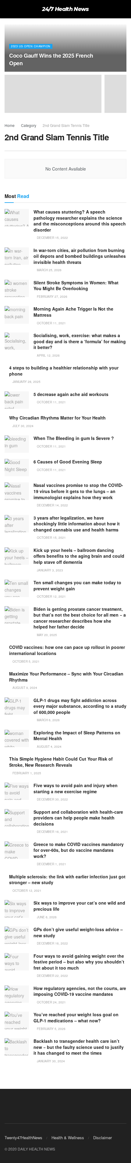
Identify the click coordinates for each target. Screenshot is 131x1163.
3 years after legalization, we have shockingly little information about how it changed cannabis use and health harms (77, 524)
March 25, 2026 (49, 270)
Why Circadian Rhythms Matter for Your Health (57, 418)
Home (10, 125)
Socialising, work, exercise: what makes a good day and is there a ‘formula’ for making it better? (80, 341)
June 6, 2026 (46, 917)
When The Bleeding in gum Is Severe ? (74, 438)
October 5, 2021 (26, 661)
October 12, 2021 (51, 596)
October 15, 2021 (51, 537)
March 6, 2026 (48, 720)
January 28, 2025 (26, 382)
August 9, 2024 (24, 688)
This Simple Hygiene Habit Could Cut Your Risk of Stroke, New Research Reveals (61, 762)
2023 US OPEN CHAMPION (31, 46)
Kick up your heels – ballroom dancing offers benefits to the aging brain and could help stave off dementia (79, 556)
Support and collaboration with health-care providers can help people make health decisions (78, 818)
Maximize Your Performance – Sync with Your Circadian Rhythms (66, 677)
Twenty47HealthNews (23, 1137)
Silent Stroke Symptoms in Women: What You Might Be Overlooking (76, 285)
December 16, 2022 (52, 943)
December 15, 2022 (52, 238)
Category (28, 125)
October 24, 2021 (51, 1002)
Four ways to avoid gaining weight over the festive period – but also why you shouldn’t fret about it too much (79, 962)
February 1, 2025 (26, 773)
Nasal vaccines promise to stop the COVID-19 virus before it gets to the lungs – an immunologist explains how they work (78, 491)
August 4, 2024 (49, 746)
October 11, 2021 (51, 323)
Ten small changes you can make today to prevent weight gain (77, 585)
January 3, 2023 (49, 570)
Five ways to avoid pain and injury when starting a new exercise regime (76, 788)
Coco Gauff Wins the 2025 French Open (51, 59)
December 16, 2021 (52, 832)
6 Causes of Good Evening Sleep (68, 462)
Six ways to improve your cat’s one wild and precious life (79, 906)
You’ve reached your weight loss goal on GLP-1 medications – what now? (76, 1017)
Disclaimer (102, 1137)
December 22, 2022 (52, 976)
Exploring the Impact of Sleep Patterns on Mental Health (77, 735)
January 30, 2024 (50, 1061)
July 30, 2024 (23, 426)
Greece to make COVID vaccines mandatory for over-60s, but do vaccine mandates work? (79, 850)
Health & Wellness (67, 1137)
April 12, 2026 (48, 355)
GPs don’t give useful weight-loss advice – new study (78, 932)
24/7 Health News (65, 9)
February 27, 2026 (51, 296)
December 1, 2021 (51, 864)
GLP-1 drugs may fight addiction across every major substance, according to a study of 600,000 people (80, 706)
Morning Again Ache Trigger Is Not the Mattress (73, 312)
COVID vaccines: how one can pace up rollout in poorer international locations (67, 650)
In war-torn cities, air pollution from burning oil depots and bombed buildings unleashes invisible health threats (80, 256)
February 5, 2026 (51, 1029)
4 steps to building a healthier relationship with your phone (64, 371)
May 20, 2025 (46, 635)
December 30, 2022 (52, 799)
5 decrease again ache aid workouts (71, 394)
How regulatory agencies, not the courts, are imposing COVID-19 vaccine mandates (80, 991)
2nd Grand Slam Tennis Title (66, 125)
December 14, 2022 (52, 505)
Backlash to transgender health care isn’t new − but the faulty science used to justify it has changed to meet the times (79, 1047)
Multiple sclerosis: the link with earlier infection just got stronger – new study (67, 879)
